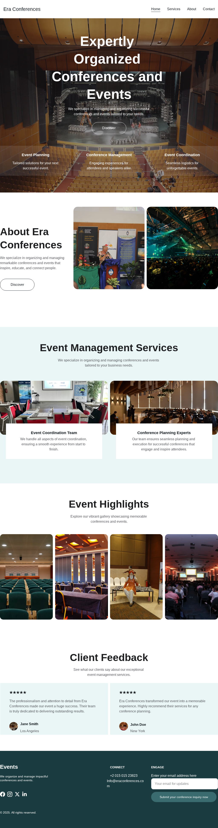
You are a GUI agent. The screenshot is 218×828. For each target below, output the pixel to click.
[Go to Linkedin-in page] (24, 794)
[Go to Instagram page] (9, 794)
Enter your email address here (173, 775)
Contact (209, 9)
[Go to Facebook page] (2, 794)
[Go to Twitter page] (17, 794)
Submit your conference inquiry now (184, 797)
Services (173, 9)
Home (155, 9)
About (191, 9)
